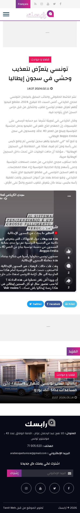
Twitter (37, 304)
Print (72, 304)
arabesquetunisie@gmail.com (28, 453)
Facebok (54, 304)
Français (23, 4)
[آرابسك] (40, 14)
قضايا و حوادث (40, 59)
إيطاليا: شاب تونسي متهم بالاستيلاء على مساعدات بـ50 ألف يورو (40, 386)
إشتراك (14, 473)
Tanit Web (9, 508)
